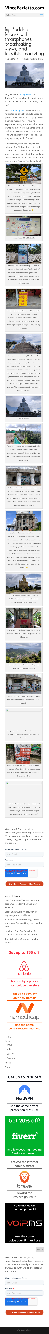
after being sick (17, 110)
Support (9, 1067)
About (8, 1062)
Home (8, 1036)
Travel (40, 59)
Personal (11, 1058)
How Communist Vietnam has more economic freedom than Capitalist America (22, 904)
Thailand (33, 59)
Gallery (20, 59)
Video (9, 1049)
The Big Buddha (25, 94)
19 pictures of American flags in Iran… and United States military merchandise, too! (24, 923)
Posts (26, 59)
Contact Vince (24, 1330)
